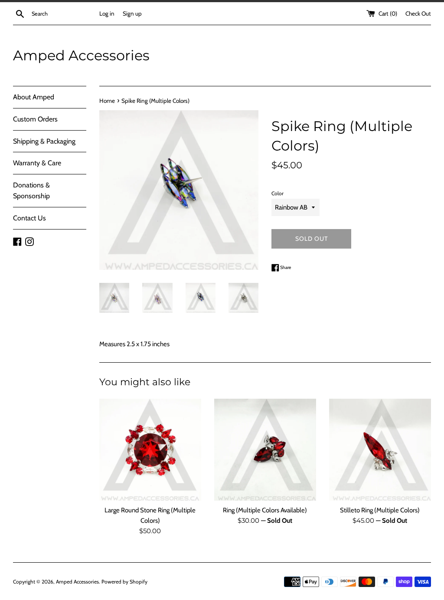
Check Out (418, 13)
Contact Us (29, 218)
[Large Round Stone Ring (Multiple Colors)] (150, 450)
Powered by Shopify (124, 581)
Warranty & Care (37, 163)
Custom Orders (35, 119)
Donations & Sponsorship (31, 190)
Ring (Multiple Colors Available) (265, 510)
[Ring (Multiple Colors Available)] (265, 450)
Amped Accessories (81, 55)
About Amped (33, 97)
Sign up (132, 13)
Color (277, 193)
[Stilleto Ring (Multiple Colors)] (380, 450)
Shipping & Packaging (44, 141)
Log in (106, 13)
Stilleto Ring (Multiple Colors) (380, 510)
